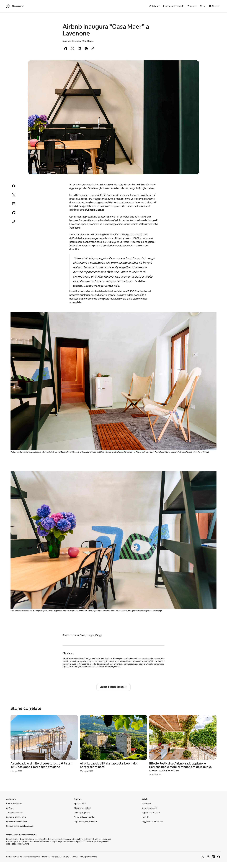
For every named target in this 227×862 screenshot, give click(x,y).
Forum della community (84, 817)
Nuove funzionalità (149, 808)
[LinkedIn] (213, 857)
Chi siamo (154, 6)
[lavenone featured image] (113, 117)
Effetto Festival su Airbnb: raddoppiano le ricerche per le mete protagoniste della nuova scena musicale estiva (180, 767)
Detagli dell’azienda (88, 857)
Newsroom (18, 6)
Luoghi (90, 635)
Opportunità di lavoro (151, 812)
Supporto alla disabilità (16, 817)
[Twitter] (203, 857)
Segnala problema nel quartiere (19, 826)
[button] (202, 6)
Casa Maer (75, 216)
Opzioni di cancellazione (16, 821)
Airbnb (68, 41)
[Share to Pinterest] (86, 48)
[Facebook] (218, 857)
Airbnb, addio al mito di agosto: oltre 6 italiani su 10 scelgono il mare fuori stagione (41, 765)
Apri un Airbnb (80, 803)
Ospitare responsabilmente (85, 821)
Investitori (146, 817)
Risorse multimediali (173, 6)
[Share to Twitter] (72, 48)
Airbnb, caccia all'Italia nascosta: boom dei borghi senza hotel (108, 765)
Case (82, 635)
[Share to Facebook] (66, 48)
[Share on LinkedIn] (79, 48)
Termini (75, 857)
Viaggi (98, 635)
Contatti (191, 6)
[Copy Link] (93, 48)
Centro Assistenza (14, 803)
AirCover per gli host (82, 808)
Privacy (66, 857)
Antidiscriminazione (14, 812)
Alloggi (90, 41)
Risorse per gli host (82, 812)
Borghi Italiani (146, 188)
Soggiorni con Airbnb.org (152, 821)
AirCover (10, 808)
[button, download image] (193, 66)
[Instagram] (208, 857)
